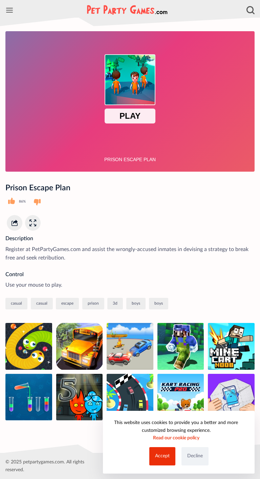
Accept (162, 456)
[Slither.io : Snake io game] (28, 346)
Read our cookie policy (176, 438)
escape (67, 303)
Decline (195, 456)
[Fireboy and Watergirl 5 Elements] (79, 397)
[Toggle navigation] (9, 10)
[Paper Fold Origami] (231, 397)
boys (136, 303)
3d (115, 303)
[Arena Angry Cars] (130, 346)
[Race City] (130, 397)
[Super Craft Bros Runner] (180, 346)
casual (16, 303)
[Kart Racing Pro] (180, 397)
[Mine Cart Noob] (231, 346)
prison (93, 303)
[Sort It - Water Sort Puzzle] (28, 397)
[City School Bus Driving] (79, 346)
